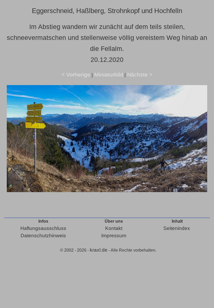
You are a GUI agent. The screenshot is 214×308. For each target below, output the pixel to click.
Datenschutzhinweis (43, 235)
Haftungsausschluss (43, 228)
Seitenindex (176, 228)
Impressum (113, 235)
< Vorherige (76, 75)
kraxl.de (99, 250)
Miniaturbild (108, 75)
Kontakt (113, 228)
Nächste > (139, 75)
